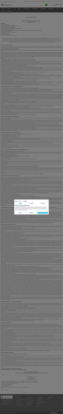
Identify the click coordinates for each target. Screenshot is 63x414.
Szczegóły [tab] (31, 203)
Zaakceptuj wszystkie (43, 212)
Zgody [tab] (20, 203)
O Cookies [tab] (43, 203)
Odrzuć (20, 212)
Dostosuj (31, 212)
